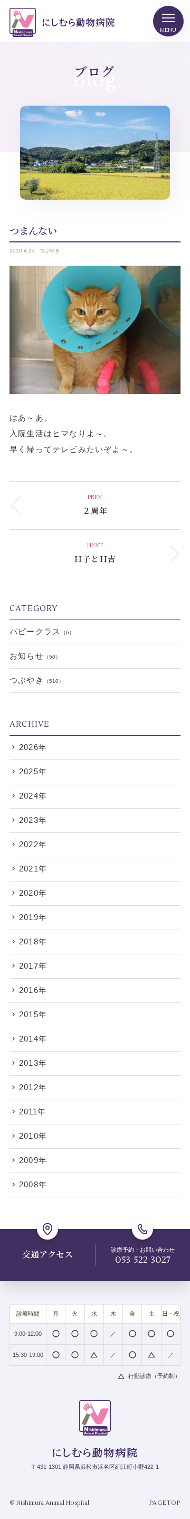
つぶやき (49, 251)
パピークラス (42, 631)
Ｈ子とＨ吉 (95, 558)
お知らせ (35, 655)
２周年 (95, 510)
